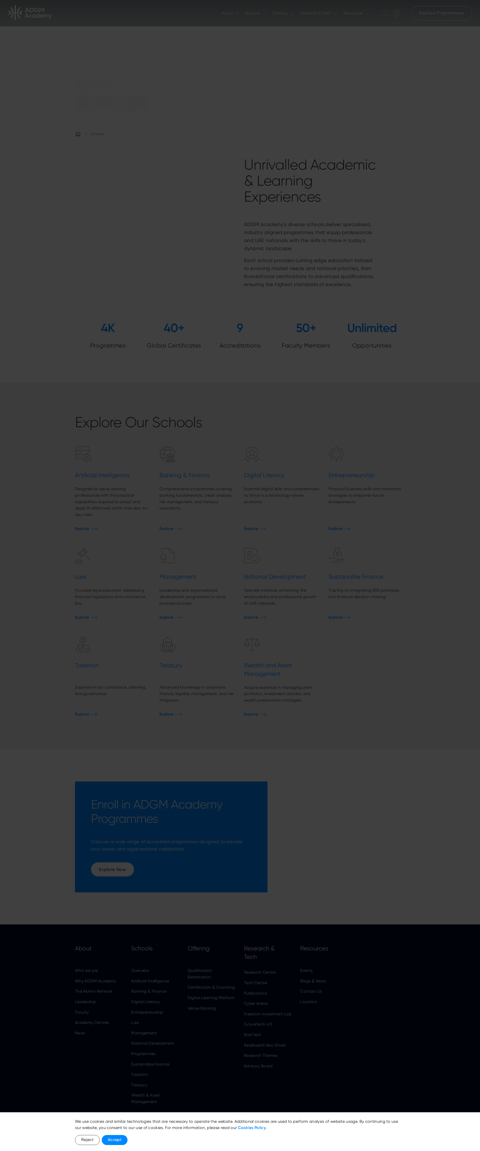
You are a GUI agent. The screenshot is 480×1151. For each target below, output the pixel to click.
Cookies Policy (252, 1127)
